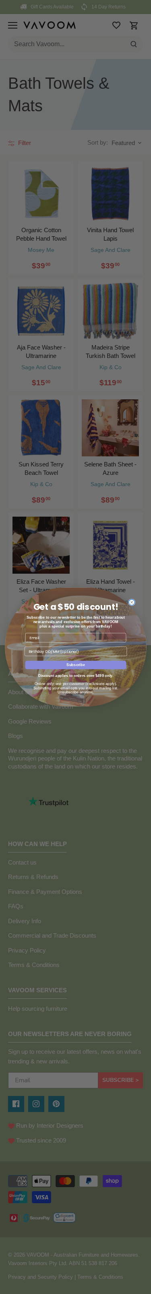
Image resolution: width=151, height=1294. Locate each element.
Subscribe (75, 665)
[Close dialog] (131, 602)
